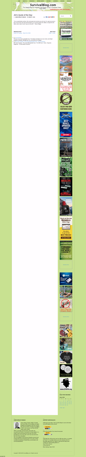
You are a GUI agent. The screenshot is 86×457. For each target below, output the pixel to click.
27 (60, 405)
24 (67, 403)
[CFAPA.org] (66, 384)
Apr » (64, 407)
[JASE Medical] (66, 344)
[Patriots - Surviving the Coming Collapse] (66, 147)
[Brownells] (66, 228)
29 (63, 405)
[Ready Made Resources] (66, 166)
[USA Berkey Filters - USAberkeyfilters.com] (66, 292)
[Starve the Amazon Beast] (66, 305)
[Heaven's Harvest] (66, 82)
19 (71, 402)
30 (65, 405)
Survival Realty (17, 37)
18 (69, 402)
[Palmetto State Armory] (66, 124)
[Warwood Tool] (66, 330)
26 (71, 403)
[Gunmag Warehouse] (66, 186)
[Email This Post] (45, 16)
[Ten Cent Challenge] (66, 370)
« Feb (61, 407)
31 (67, 405)
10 (67, 401)
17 (67, 402)
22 (63, 403)
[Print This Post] (44, 16)
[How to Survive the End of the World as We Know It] (66, 250)
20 (60, 403)
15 (63, 402)
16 (65, 402)
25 (69, 403)
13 (60, 402)
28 (62, 405)
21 (62, 403)
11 (69, 401)
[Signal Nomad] (66, 206)
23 (65, 403)
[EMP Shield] (66, 278)
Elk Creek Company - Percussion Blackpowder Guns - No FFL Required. (29, 41)
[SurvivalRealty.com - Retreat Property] (66, 30)
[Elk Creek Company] (66, 101)
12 (71, 401)
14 (62, 402)
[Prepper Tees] (66, 357)
